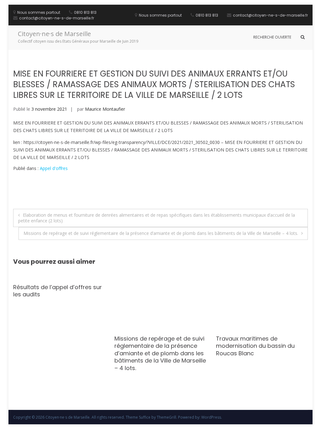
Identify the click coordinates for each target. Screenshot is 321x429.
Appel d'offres (54, 168)
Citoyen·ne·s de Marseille (54, 33)
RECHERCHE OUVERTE (272, 37)
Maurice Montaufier (105, 109)
